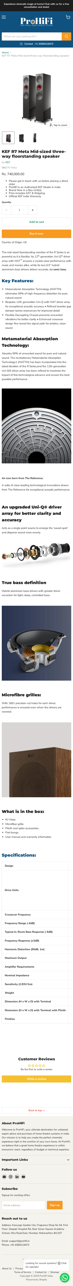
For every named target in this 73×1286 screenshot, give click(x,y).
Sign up (55, 1205)
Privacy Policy (22, 1268)
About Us (7, 1268)
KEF (7, 162)
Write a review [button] (36, 1079)
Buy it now (36, 234)
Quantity (6, 202)
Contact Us (40, 1272)
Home (5, 52)
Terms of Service (22, 1272)
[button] (8, 138)
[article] (36, 946)
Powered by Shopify (36, 1279)
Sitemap (54, 1272)
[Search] (66, 36)
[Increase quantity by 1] (32, 210)
